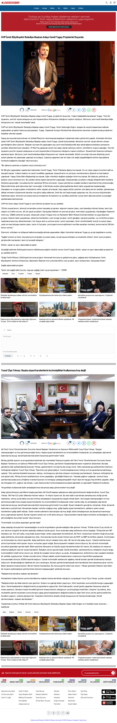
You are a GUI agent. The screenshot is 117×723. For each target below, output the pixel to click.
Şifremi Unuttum (87, 697)
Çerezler (59, 720)
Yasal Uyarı (83, 720)
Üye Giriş (84, 691)
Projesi (29, 273)
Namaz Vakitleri (16, 681)
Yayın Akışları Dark (25, 694)
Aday (4, 612)
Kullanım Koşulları (73, 720)
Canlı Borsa (40, 691)
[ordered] (30, 355)
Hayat (73, 8)
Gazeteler (31, 681)
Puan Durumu (58, 681)
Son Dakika (23, 701)
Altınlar (56, 691)
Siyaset (37, 273)
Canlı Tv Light (6, 697)
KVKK (64, 720)
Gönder (8, 356)
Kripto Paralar (109, 681)
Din (59, 8)
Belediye (5, 273)
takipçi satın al (24, 704)
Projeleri (21, 273)
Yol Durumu (95, 681)
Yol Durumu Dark (7, 694)
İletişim (41, 720)
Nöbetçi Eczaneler (25, 697)
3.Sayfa (36, 8)
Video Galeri (72, 694)
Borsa (3, 681)
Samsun (28, 612)
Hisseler (71, 681)
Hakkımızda (34, 720)
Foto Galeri (72, 691)
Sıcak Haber (72, 704)
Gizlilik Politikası (50, 720)
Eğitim (65, 8)
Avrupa (44, 8)
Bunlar (20, 612)
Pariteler (82, 681)
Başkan (11, 612)
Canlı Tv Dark (23, 691)
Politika (80, 8)
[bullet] (34, 355)
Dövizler (57, 694)
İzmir (13, 273)
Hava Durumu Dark (8, 691)
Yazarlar (71, 697)
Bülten (52, 8)
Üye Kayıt (84, 694)
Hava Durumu (44, 681)
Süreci (36, 612)
